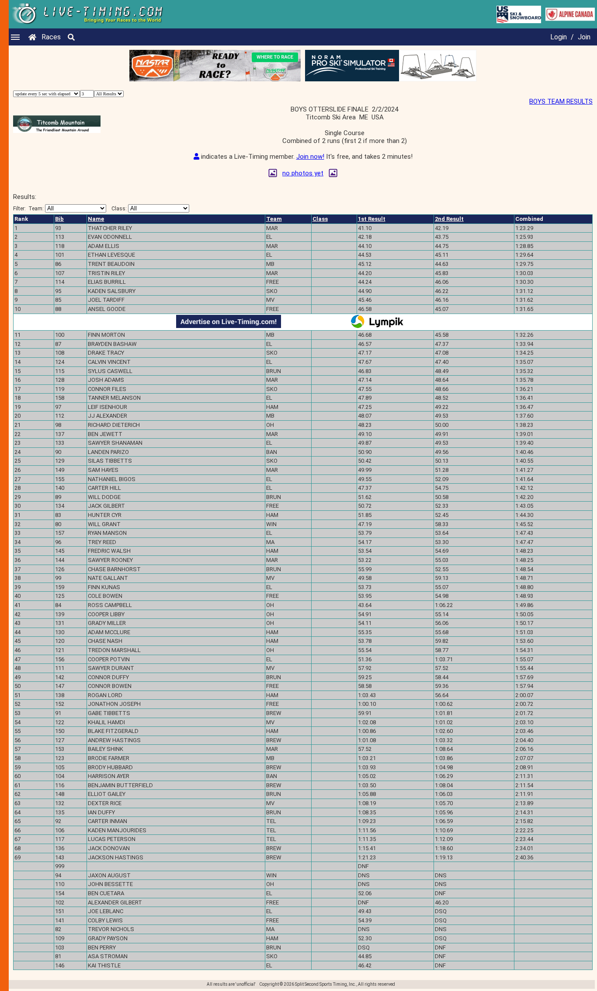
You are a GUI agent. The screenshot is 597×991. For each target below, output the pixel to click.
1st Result (371, 219)
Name (96, 219)
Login (558, 37)
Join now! (310, 157)
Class (320, 219)
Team (274, 219)
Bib (59, 219)
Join (584, 37)
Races (51, 37)
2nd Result (449, 219)
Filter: (28, 209)
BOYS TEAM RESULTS (561, 101)
